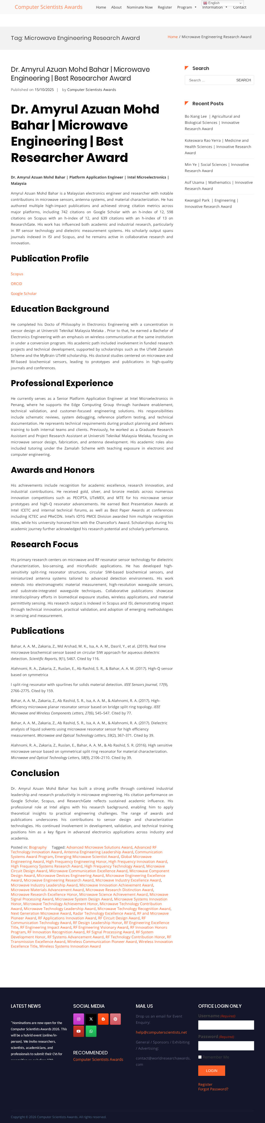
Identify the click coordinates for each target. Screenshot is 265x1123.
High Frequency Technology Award (114, 866)
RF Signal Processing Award (110, 931)
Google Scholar (24, 293)
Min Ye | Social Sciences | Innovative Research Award (217, 167)
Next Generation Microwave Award (41, 913)
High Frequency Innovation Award (137, 861)
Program (184, 7)
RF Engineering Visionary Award (100, 927)
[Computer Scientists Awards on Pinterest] (115, 1019)
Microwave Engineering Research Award (59, 880)
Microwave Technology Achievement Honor (60, 903)
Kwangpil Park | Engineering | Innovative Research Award (212, 203)
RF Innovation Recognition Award (56, 931)
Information (212, 7)
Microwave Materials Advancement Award (47, 889)
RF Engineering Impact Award (45, 927)
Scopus (17, 273)
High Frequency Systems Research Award (47, 866)
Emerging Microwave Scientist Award (87, 856)
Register (165, 7)
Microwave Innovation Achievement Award (116, 885)
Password (216, 1036)
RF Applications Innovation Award (67, 917)
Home (101, 7)
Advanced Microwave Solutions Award (99, 847)
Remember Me (216, 1057)
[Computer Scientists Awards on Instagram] (78, 1019)
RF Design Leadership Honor (97, 922)
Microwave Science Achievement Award (113, 894)
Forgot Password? (213, 1088)
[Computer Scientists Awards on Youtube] (78, 1031)
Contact (239, 7)
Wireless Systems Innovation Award (70, 946)
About (116, 7)
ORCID (16, 283)
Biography (38, 847)
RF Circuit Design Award (119, 917)
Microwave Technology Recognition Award (134, 908)
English (213, 3)
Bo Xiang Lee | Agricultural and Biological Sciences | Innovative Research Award (212, 122)
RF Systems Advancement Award (75, 936)
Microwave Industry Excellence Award (128, 880)
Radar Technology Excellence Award (104, 913)
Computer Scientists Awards (49, 6)
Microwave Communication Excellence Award (88, 870)
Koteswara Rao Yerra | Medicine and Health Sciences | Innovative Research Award (218, 146)
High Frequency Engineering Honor (76, 861)
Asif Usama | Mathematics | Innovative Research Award (219, 185)
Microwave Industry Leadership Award (44, 885)
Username (216, 1016)
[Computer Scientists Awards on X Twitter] (91, 1019)
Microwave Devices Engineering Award (70, 875)
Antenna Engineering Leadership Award (98, 851)
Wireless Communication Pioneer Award (102, 941)
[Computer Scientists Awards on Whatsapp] (91, 1031)
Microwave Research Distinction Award (119, 889)
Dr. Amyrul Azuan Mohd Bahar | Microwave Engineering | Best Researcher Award (80, 74)
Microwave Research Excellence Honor (44, 894)
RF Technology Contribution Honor (135, 936)
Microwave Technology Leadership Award (60, 908)
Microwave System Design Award (83, 899)
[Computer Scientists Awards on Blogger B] (103, 1019)
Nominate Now (140, 7)
